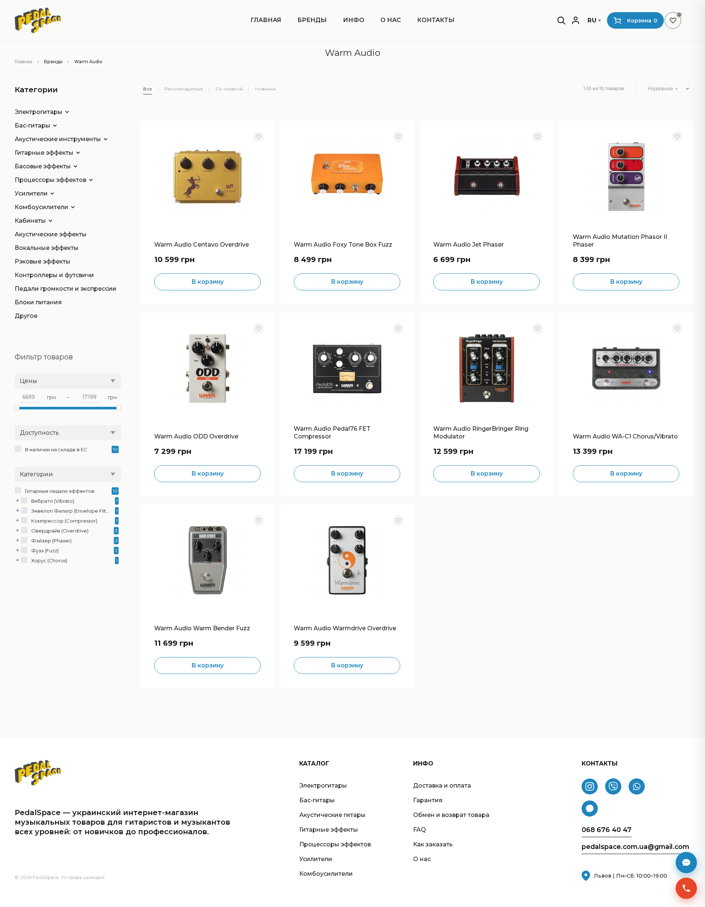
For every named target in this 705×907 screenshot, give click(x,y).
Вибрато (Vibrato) (52, 501)
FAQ (419, 829)
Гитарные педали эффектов (59, 491)
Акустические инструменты (58, 139)
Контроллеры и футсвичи (54, 275)
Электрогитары (38, 111)
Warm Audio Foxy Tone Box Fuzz (343, 244)
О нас (390, 20)
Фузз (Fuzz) (45, 550)
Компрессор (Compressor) (64, 521)
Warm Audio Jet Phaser (468, 244)
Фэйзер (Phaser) (51, 541)
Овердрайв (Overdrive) (59, 531)
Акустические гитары (332, 814)
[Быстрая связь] (686, 888)
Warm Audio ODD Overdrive (196, 436)
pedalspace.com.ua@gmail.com (635, 846)
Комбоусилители (41, 207)
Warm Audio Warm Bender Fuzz (202, 628)
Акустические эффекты (51, 234)
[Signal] (590, 808)
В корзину (207, 281)
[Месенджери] (686, 862)
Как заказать (433, 844)
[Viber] (613, 786)
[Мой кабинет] (575, 20)
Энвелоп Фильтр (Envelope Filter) (71, 511)
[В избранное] (258, 137)
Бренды (312, 20)
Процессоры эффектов (50, 179)
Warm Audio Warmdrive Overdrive (345, 628)
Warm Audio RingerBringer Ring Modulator (480, 432)
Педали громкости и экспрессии (62, 288)
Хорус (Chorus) (49, 560)
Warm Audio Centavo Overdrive (201, 244)
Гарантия (427, 800)
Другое (26, 315)
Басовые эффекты (43, 166)
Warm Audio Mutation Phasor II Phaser (620, 240)
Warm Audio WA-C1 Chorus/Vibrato (625, 436)
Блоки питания (38, 302)
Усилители (31, 193)
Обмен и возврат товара (451, 814)
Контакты (436, 20)
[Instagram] (590, 786)
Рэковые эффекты (42, 261)
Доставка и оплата (442, 785)
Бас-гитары (32, 125)
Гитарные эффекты (44, 152)
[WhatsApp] (637, 786)
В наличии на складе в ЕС (56, 449)
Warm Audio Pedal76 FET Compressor (332, 432)
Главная (265, 20)
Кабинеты (30, 220)
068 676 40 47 (607, 830)
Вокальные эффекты (47, 247)
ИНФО (353, 20)
